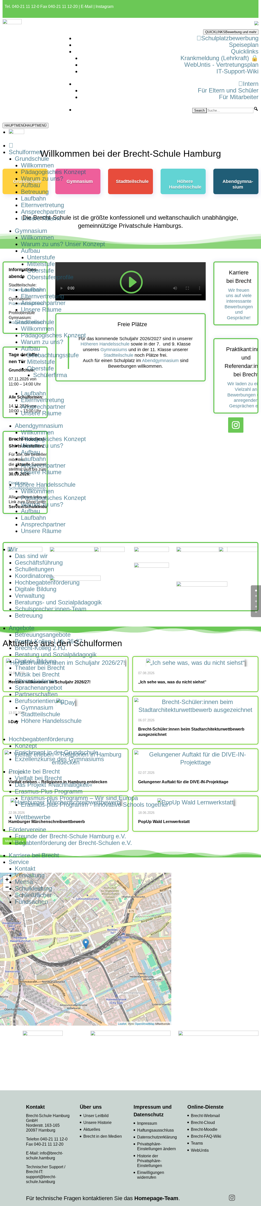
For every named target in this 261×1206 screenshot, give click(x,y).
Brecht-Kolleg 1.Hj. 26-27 (48, 641)
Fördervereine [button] (27, 829)
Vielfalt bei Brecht (38, 778)
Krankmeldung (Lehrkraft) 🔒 (219, 58)
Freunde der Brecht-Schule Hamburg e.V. (70, 836)
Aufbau (30, 185)
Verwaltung (30, 595)
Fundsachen (31, 901)
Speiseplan (243, 44)
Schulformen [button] (26, 152)
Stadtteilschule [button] (34, 322)
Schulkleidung (33, 888)
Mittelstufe (41, 263)
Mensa (24, 881)
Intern (250, 83)
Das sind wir (31, 555)
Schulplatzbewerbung (229, 38)
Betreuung (35, 191)
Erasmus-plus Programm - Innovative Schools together (94, 804)
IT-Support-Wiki (237, 71)
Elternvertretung (42, 205)
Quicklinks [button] (244, 51)
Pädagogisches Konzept (53, 171)
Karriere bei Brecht (34, 855)
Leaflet (122, 1024)
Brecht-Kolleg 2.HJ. (41, 647)
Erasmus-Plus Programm (49, 791)
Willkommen (37, 165)
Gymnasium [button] (31, 230)
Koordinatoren (34, 575)
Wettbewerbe (32, 817)
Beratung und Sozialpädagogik (56, 654)
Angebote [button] (21, 628)
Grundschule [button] (32, 158)
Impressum (147, 1123)
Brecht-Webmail (205, 1116)
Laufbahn (33, 198)
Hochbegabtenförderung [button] (41, 739)
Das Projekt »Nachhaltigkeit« (53, 784)
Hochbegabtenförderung (47, 582)
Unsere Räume (41, 218)
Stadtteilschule (40, 714)
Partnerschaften (36, 694)
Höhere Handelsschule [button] (45, 484)
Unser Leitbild (96, 1116)
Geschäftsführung (39, 562)
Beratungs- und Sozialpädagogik (58, 602)
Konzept (26, 745)
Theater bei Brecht (40, 667)
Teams (197, 1143)
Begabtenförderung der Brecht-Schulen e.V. (73, 842)
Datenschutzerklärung (157, 1137)
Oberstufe (40, 270)
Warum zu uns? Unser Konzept (63, 244)
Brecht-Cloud (203, 1122)
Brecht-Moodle (204, 1129)
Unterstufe (41, 257)
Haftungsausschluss (155, 1130)
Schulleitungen (34, 569)
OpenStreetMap (144, 1024)
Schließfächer (33, 895)
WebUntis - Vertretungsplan (221, 64)
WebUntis (200, 1150)
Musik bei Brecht (37, 674)
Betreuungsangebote (43, 634)
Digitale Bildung (35, 589)
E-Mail (87, 6)
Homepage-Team (156, 1198)
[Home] (11, 145)
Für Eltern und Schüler (228, 90)
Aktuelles (91, 1129)
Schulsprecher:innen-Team (50, 608)
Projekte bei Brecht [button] (34, 771)
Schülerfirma (50, 375)
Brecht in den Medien (102, 1136)
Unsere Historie (97, 1122)
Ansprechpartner (43, 211)
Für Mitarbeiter (238, 97)
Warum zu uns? (42, 178)
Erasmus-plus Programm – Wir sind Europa (79, 797)
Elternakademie (36, 681)
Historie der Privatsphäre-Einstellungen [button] (149, 1161)
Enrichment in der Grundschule (56, 752)
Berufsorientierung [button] (39, 700)
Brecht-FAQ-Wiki (206, 1136)
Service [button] (19, 861)
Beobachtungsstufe (53, 355)
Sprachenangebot (38, 687)
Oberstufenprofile (50, 277)
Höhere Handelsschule (51, 720)
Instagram (104, 6)
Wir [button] (13, 549)
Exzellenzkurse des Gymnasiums (59, 759)
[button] (255, 108)
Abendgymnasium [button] (39, 425)
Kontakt (25, 868)
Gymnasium (37, 707)
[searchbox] (230, 110)
